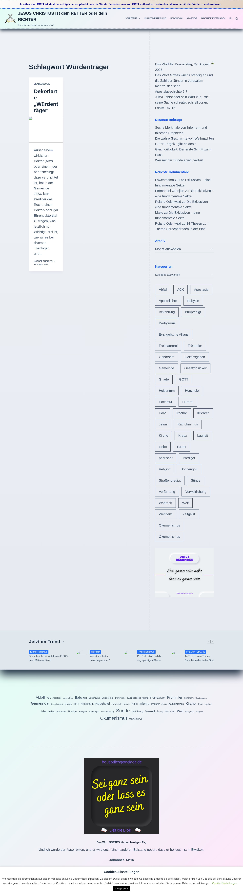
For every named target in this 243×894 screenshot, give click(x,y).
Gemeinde (166, 368)
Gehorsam (166, 357)
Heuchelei (192, 390)
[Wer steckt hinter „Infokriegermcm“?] (81, 656)
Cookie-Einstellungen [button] (224, 883)
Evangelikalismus (38, 652)
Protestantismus (146, 652)
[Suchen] (237, 18)
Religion (164, 469)
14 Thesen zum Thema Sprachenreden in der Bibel (199, 658)
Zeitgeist (189, 514)
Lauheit (202, 435)
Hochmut (165, 402)
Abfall (163, 289)
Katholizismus (188, 424)
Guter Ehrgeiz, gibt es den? (175, 144)
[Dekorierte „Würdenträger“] (46, 130)
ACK (180, 289)
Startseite (131, 18)
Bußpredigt (193, 312)
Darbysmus (167, 323)
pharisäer (166, 458)
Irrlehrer (203, 413)
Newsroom (176, 18)
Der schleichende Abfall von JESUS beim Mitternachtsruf (48, 658)
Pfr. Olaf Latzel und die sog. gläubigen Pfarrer (149, 658)
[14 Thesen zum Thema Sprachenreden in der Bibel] (177, 656)
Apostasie (201, 289)
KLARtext (192, 18)
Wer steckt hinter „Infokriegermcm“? (100, 658)
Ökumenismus (169, 525)
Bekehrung (167, 312)
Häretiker (95, 652)
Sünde (195, 480)
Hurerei (187, 402)
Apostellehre (168, 301)
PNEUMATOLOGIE (195, 652)
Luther (181, 447)
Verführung (167, 491)
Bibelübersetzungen (213, 18)
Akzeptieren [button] (121, 888)
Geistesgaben (195, 357)
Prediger (189, 458)
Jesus (163, 424)
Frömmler (195, 345)
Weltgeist (165, 514)
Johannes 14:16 (121, 860)
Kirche (163, 435)
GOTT (183, 379)
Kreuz (182, 435)
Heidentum (167, 390)
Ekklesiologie (42, 84)
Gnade (164, 379)
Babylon (193, 301)
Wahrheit (165, 503)
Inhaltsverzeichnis (155, 18)
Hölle (162, 413)
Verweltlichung (195, 491)
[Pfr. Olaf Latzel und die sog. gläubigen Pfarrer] (129, 656)
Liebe (163, 447)
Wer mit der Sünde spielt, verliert (179, 160)
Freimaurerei (168, 345)
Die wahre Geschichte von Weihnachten (184, 138)
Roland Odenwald (168, 201)
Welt (185, 503)
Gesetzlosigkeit (195, 368)
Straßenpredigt (170, 480)
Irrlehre (181, 413)
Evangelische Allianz (173, 334)
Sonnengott (189, 469)
